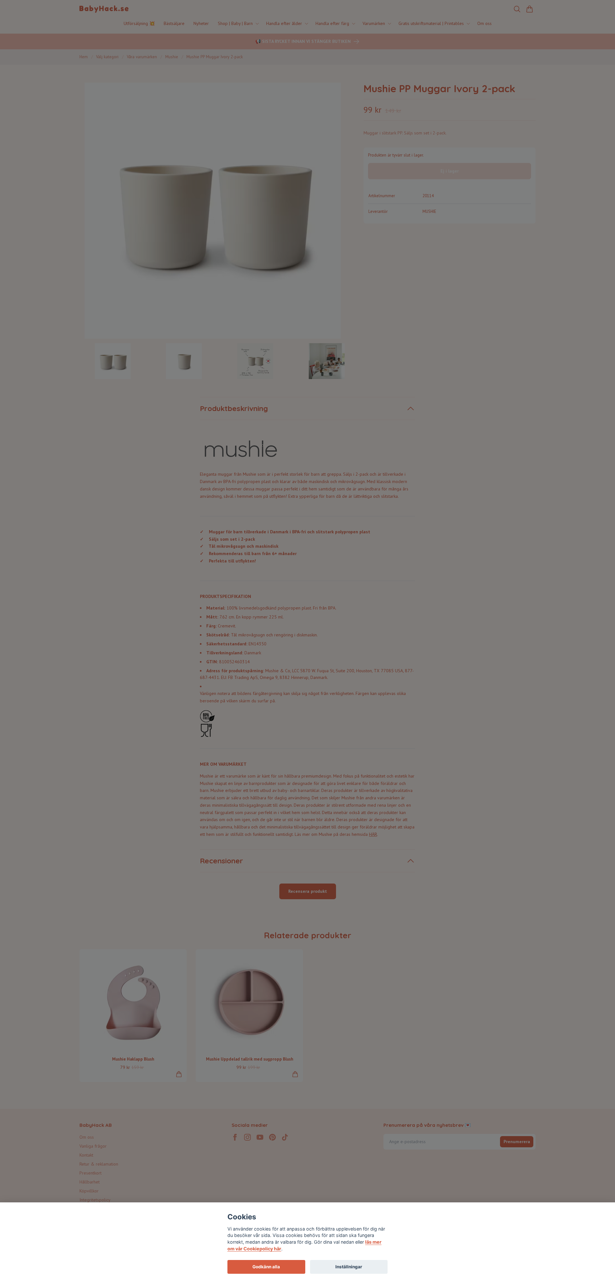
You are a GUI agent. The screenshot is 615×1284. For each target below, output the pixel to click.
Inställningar (348, 1266)
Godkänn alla (266, 1266)
